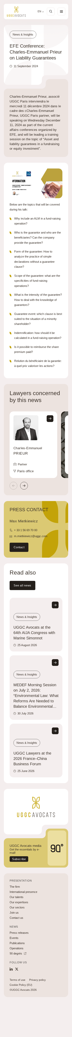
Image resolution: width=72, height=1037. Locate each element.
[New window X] (16, 969)
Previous (13, 486)
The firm (15, 886)
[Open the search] (51, 11)
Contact (19, 547)
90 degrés (16, 953)
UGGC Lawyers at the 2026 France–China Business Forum (32, 758)
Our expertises (19, 902)
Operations (16, 948)
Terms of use (17, 979)
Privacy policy (37, 979)
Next (24, 486)
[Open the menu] (61, 11)
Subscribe (19, 859)
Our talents (16, 897)
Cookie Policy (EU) (21, 984)
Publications (17, 943)
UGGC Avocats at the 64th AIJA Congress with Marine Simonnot (34, 632)
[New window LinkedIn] (11, 969)
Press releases (19, 932)
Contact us (16, 917)
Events (14, 938)
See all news (22, 585)
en (39, 11)
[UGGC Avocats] (16, 12)
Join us (14, 912)
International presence (23, 891)
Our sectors (17, 907)
